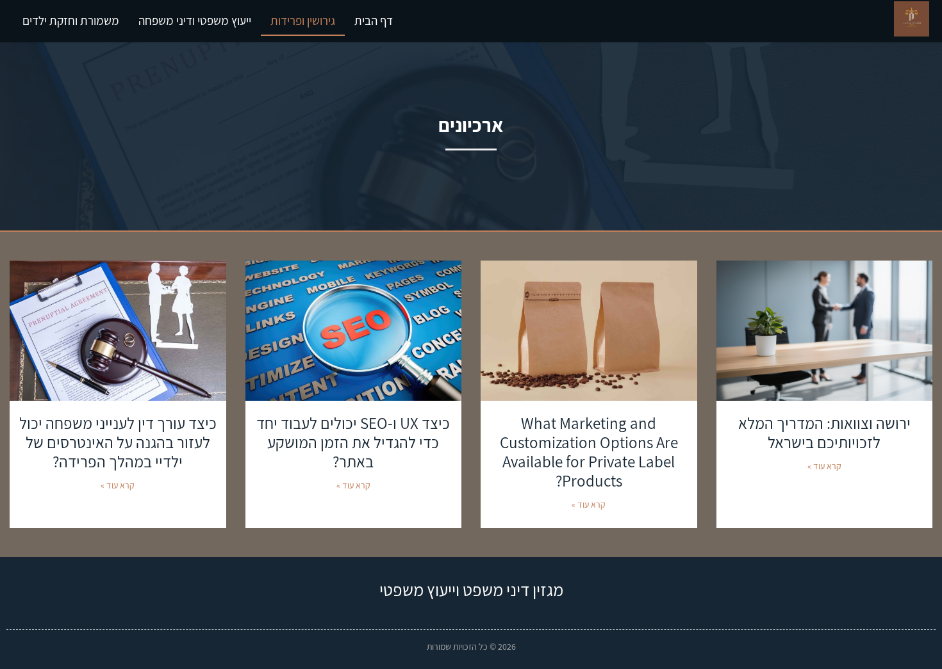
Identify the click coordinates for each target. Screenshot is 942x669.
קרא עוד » (824, 466)
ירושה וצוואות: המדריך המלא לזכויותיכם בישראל (824, 432)
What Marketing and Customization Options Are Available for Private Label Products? (589, 451)
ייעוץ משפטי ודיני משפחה (194, 20)
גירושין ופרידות (302, 20)
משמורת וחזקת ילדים (70, 20)
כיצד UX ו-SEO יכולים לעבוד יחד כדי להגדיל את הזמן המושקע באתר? (353, 442)
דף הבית (373, 20)
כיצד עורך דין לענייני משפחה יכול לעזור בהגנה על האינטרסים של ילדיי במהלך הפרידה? (118, 442)
